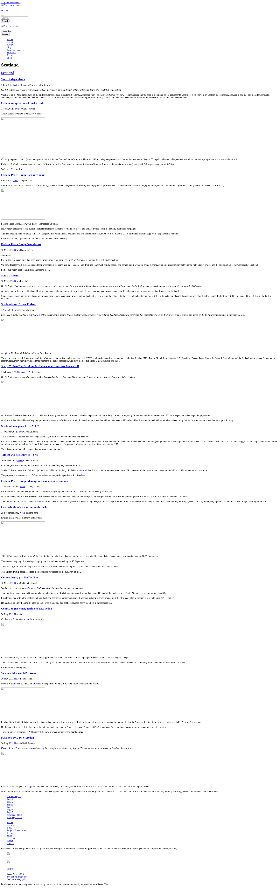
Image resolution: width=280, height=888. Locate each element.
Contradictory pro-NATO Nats (19, 577)
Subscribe (6, 31)
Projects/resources (15, 50)
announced (82, 470)
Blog (9, 827)
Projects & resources (16, 830)
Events (10, 55)
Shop (9, 58)
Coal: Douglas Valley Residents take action (26, 608)
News (16, 108)
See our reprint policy (17, 876)
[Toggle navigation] (2, 15)
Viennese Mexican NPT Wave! (19, 673)
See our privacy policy (17, 879)
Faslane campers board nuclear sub (22, 103)
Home (10, 39)
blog (9, 47)
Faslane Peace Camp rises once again (23, 174)
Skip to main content (10, 2)
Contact (10, 843)
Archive (10, 44)
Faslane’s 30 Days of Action (17, 737)
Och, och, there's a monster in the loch (24, 507)
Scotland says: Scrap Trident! (18, 304)
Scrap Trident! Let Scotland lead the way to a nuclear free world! (40, 366)
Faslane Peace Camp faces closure (21, 244)
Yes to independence (13, 79)
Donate (5, 34)
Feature (16, 85)
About (10, 42)
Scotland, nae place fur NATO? (20, 426)
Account (5, 10)
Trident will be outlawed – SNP (19, 454)
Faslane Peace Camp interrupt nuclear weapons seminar (34, 480)
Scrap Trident (9, 275)
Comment (21, 372)
